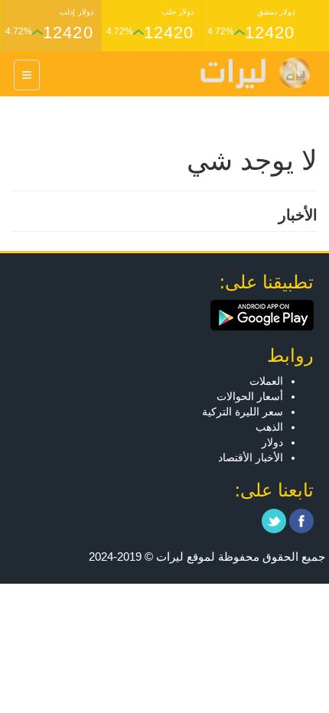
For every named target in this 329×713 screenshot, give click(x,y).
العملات (266, 381)
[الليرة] (248, 73)
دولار (272, 442)
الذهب (269, 427)
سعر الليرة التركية (242, 411)
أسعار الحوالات (250, 396)
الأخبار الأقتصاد (250, 457)
